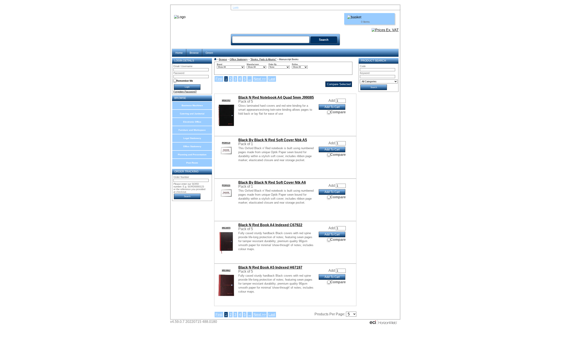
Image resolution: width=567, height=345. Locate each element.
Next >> (260, 79)
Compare (338, 112)
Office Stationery (192, 146)
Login (236, 7)
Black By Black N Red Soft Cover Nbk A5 (272, 140)
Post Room (192, 163)
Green (209, 52)
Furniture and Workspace (192, 130)
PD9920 (226, 185)
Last (271, 79)
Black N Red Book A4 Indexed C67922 (270, 225)
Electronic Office (192, 122)
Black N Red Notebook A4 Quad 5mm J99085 (276, 97)
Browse (194, 52)
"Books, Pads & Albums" (263, 59)
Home (179, 52)
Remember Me (184, 80)
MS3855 (226, 228)
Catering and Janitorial (192, 113)
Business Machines (192, 105)
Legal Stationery (192, 138)
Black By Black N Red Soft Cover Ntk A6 (272, 182)
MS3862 (226, 270)
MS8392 (226, 100)
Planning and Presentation (192, 154)
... (249, 79)
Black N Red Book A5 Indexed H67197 (270, 267)
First (219, 79)
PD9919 (226, 143)
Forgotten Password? (185, 91)
